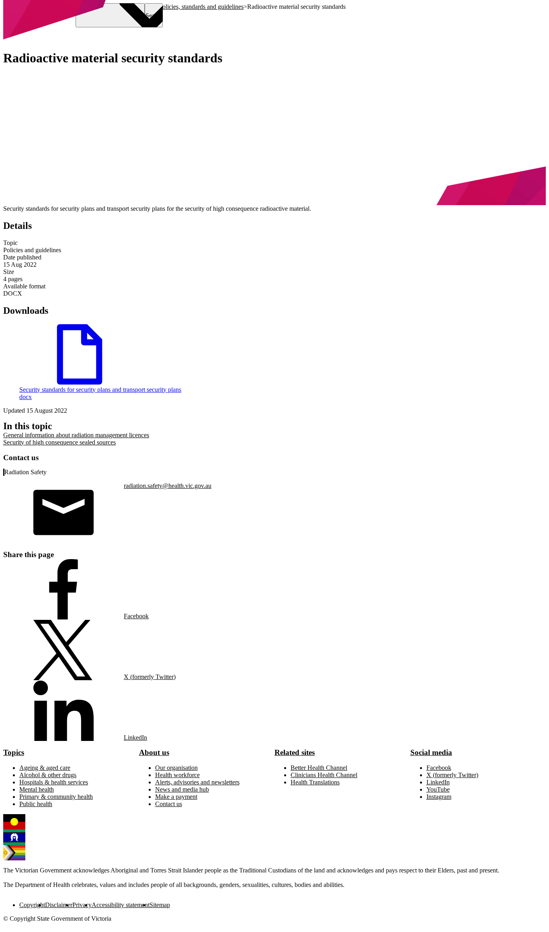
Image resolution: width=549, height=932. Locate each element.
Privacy (82, 904)
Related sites (294, 752)
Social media (431, 752)
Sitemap (160, 904)
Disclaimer (58, 904)
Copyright (32, 904)
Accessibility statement (121, 904)
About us (154, 752)
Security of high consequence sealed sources (59, 442)
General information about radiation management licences (76, 435)
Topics (13, 752)
